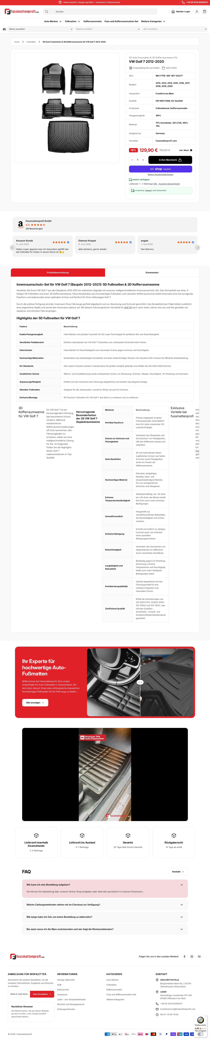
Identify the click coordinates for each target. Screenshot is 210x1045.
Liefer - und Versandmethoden (71, 999)
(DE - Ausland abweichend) (167, 184)
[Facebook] (184, 956)
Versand (148, 190)
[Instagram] (192, 956)
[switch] (200, 1034)
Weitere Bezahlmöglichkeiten (160, 174)
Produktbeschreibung (58, 272)
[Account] (197, 11)
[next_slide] (197, 247)
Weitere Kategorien (151, 21)
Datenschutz (63, 989)
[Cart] (204, 11)
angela (82, 240)
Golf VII (128, 307)
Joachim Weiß (149, 240)
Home (17, 42)
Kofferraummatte (93, 21)
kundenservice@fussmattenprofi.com (177, 1009)
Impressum (62, 994)
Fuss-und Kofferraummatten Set (121, 21)
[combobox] (102, 12)
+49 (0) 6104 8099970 (197, 2)
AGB (59, 985)
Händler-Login (183, 11)
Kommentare (152, 272)
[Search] (46, 11)
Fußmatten (70, 21)
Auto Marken (51, 21)
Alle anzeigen (33, 702)
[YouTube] (199, 956)
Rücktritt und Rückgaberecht (70, 1004)
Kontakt (176, 871)
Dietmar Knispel (24, 240)
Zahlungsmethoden (66, 1009)
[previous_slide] (12, 247)
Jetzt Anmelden (40, 994)
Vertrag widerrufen (66, 980)
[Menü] (205, 1016)
